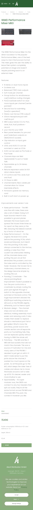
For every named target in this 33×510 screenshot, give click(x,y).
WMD (7, 445)
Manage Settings (16, 503)
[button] (4, 3)
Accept (16, 495)
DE (9, 4)
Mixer (3, 411)
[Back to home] (16, 3)
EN (13, 4)
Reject (15, 499)
